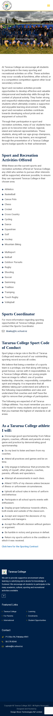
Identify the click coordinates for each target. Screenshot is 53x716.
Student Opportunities (37, 620)
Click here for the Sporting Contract (20, 546)
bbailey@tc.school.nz (16, 331)
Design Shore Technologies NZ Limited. (26, 712)
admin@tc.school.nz (14, 646)
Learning (31, 611)
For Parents (8, 616)
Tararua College (10, 611)
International (9, 620)
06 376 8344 (11, 641)
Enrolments (33, 616)
